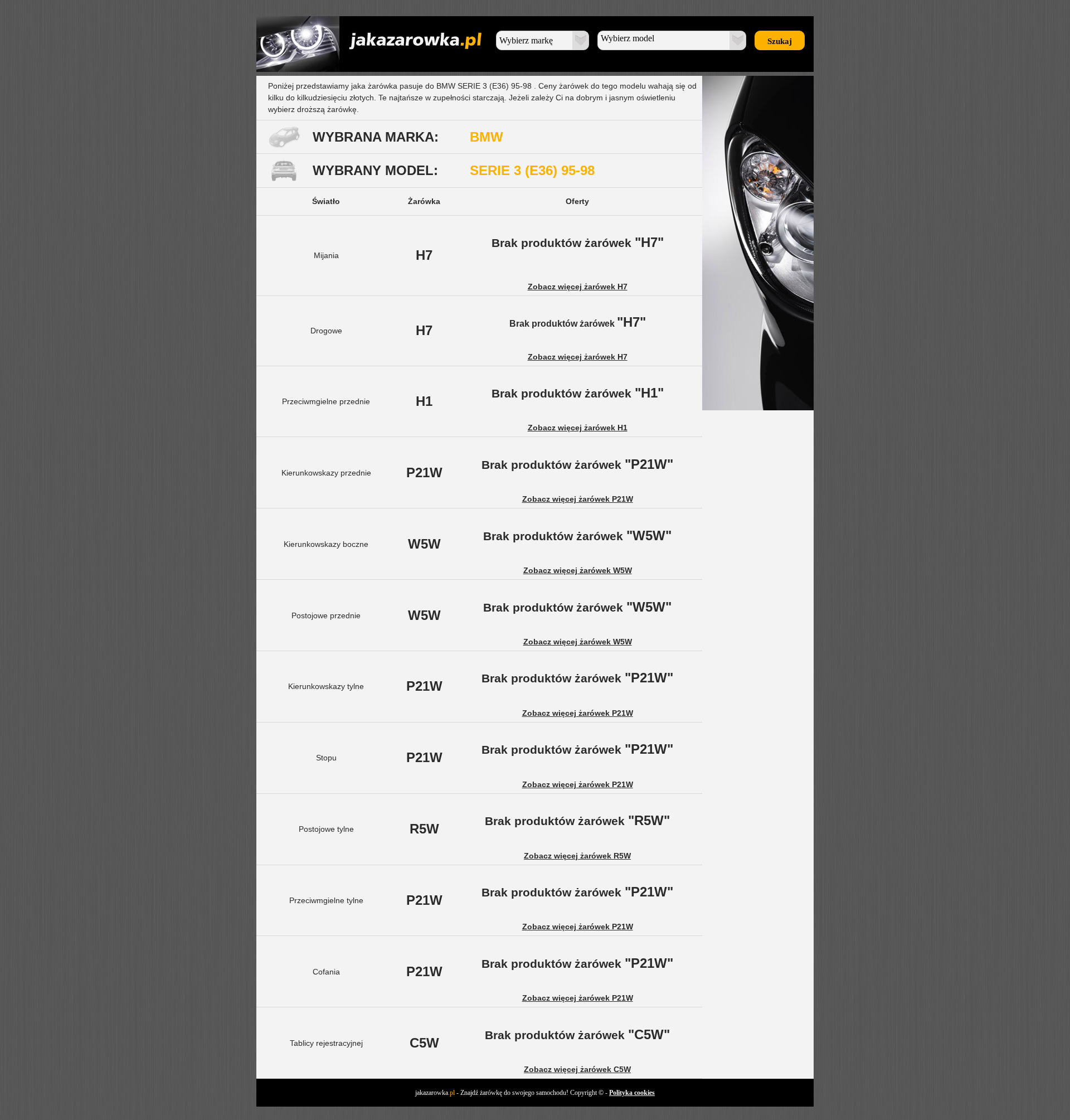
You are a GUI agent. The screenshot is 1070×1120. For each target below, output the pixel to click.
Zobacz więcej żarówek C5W (577, 1069)
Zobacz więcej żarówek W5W (577, 570)
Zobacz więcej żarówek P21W (577, 498)
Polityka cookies (632, 1093)
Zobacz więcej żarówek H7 (578, 286)
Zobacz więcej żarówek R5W (577, 855)
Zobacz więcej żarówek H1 (578, 427)
